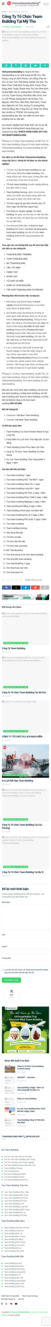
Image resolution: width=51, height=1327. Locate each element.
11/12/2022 (22, 1072)
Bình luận (7, 902)
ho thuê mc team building (28, 396)
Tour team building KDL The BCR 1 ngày (25, 479)
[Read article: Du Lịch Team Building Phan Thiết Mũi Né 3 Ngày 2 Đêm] (10, 1111)
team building (33, 173)
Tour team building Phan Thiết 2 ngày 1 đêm (27, 497)
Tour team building (15, 524)
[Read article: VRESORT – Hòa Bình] (10, 1080)
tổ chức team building (26, 390)
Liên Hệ (21, 1299)
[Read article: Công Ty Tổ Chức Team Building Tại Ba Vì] (25, 852)
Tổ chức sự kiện (13, 537)
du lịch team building (28, 170)
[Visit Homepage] (23, 3)
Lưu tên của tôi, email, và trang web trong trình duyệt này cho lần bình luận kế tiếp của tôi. (26, 971)
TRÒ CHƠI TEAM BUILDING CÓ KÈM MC (24, 290)
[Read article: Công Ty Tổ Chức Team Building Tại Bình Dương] (10, 1068)
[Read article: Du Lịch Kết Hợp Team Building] (25, 761)
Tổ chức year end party (17, 546)
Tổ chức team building (16, 184)
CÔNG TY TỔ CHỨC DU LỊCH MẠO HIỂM (22, 736)
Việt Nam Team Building (27, 415)
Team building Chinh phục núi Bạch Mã (24, 510)
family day (37, 203)
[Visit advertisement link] (25, 597)
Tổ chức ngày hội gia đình (18, 203)
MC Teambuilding (14, 550)
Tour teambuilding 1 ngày (18, 563)
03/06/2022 (22, 1114)
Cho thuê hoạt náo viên (17, 568)
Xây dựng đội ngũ (14, 532)
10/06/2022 (7, 831)
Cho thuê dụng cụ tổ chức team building (24, 554)
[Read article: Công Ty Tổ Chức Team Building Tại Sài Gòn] (25, 673)
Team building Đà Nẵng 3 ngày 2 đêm (23, 506)
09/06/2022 (29, 27)
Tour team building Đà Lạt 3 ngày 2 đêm (25, 515)
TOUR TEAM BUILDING (17, 259)
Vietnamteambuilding (23, 319)
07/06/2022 (22, 1126)
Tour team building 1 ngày (18, 475)
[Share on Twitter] (16, 65)
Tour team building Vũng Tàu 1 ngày (23, 484)
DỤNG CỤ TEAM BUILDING (18, 285)
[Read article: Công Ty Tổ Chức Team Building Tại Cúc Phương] (25, 805)
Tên (4, 935)
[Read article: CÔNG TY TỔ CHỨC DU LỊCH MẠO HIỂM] (25, 717)
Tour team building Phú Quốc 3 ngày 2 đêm (26, 519)
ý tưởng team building (29, 393)
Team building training (16, 192)
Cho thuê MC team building (19, 559)
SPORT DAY (11, 276)
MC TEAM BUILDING (15, 263)
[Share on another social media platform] (45, 65)
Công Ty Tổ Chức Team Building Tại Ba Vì (23, 872)
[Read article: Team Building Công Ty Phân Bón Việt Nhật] (10, 1122)
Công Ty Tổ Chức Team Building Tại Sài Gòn (24, 692)
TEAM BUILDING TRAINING (19, 254)
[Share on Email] (35, 65)
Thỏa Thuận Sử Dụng (30, 1296)
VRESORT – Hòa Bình (26, 1077)
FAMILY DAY (12, 272)
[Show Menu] (3, 4)
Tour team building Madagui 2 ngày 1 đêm (26, 501)
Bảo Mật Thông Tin (8, 1299)
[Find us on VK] (11, 1303)
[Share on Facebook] (6, 65)
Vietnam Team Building (12, 27)
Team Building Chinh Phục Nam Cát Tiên (25, 447)
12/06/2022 (7, 652)
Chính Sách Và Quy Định (10, 1296)
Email (5, 946)
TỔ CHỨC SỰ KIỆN (14, 281)
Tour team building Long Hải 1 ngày (22, 488)
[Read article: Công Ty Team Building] (25, 628)
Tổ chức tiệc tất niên (15, 541)
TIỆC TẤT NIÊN (13, 267)
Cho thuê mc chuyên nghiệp (19, 211)
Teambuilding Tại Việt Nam (18, 12)
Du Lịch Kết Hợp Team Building (17, 780)
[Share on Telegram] (25, 65)
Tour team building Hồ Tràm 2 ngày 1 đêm (26, 493)
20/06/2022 (7, 784)
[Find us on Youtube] (16, 1303)
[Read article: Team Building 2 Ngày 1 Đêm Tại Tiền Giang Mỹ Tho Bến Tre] (10, 1090)
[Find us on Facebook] (2, 1303)
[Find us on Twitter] (6, 1303)
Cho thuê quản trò (14, 572)
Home (4, 12)
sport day (33, 206)
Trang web (6, 958)
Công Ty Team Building (13, 648)
